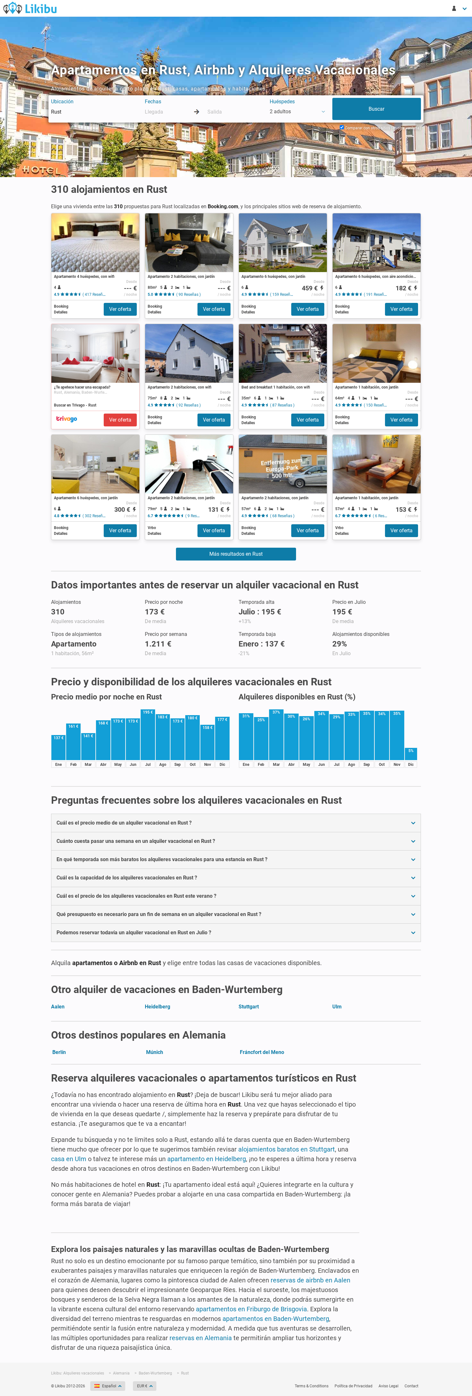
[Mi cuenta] (460, 8)
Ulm (337, 1007)
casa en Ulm (68, 1159)
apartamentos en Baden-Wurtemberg (276, 1319)
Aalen (58, 1007)
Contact (411, 1386)
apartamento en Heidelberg (206, 1159)
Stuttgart (249, 1007)
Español (109, 1386)
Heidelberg (157, 1007)
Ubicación (62, 101)
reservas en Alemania (201, 1338)
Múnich (154, 1052)
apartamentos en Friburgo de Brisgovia (251, 1309)
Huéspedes (282, 101)
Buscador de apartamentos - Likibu (30, 7)
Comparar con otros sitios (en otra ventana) (382, 128)
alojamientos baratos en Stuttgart (286, 1149)
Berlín (59, 1052)
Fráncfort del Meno (262, 1052)
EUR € (142, 1386)
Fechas (153, 101)
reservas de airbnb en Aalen (310, 1280)
